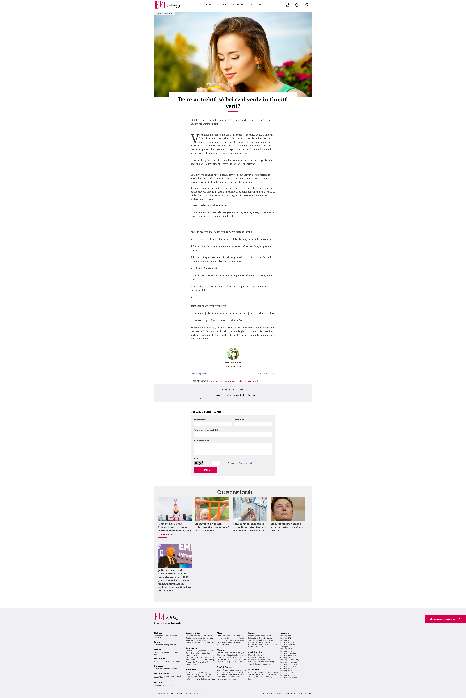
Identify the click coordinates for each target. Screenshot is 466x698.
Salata (250, 638)
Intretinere (226, 672)
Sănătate (221, 650)
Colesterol (242, 655)
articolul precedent (200, 373)
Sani (201, 674)
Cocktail (259, 640)
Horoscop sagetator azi (289, 664)
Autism (272, 664)
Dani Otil (189, 657)
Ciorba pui (267, 644)
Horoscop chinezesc (288, 644)
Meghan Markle (192, 650)
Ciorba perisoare (255, 644)
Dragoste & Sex (193, 633)
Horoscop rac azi (286, 651)
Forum (258, 5)
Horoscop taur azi (287, 657)
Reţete (251, 633)
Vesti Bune (259, 677)
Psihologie (240, 653)
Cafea (256, 638)
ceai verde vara (225, 381)
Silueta (232, 676)
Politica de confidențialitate (272, 693)
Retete (226, 5)
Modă (219, 633)
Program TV (190, 662)
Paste (258, 636)
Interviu (260, 672)
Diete (219, 670)
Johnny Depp (201, 653)
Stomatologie (232, 655)
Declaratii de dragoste (204, 642)
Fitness (225, 670)
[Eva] (161, 3)
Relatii (188, 638)
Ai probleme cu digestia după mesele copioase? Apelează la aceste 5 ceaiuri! (233, 398)
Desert (259, 642)
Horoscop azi (285, 640)
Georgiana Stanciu (233, 362)
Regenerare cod (245, 463)
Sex (212, 638)
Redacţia (301, 693)
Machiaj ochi (210, 677)
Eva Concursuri (161, 673)
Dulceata (267, 638)
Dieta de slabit (238, 674)
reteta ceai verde (252, 381)
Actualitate (253, 669)
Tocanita (251, 640)
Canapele (267, 657)
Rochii (191, 672)
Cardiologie (221, 659)
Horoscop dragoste (287, 642)
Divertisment (192, 648)
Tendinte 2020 (223, 644)
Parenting (252, 662)
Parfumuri (205, 672)
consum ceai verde (238, 381)
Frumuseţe (191, 669)
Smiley (196, 657)
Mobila (260, 657)
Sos (273, 636)
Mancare (251, 636)
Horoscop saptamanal (288, 677)
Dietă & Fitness (224, 667)
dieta (209, 381)
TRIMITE (205, 469)
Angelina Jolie (199, 655)
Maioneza (266, 642)
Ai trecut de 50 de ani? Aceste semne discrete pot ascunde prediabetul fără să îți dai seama (174, 529)
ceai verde (215, 381)
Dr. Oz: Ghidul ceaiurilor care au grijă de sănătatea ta (233, 395)
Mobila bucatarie (255, 655)
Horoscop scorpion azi (289, 662)
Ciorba (264, 636)
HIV (223, 662)
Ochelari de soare (232, 642)
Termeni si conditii (290, 693)
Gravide (251, 664)
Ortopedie (230, 662)
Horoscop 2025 (286, 638)
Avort (240, 659)
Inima (232, 653)
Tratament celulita (193, 679)
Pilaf (273, 642)
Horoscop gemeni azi (288, 653)
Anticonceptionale (224, 657)
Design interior (264, 659)
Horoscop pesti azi (287, 668)
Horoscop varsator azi (288, 666)
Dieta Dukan (233, 670)
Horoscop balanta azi (288, 673)
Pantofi (241, 638)
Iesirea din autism (259, 674)
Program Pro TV (202, 662)
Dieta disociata (223, 676)
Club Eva (158, 633)
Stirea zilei (268, 672)
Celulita (201, 677)
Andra (202, 657)
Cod (196, 458)
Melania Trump (208, 660)
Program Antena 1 (193, 664)
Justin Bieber (196, 660)
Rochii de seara (229, 636)
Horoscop (238, 5)
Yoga (219, 672)
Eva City (158, 682)
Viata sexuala (207, 636)
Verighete (221, 642)
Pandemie (252, 679)
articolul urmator (266, 373)
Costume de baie (231, 638)
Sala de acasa (231, 679)
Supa (261, 638)
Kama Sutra (190, 640)
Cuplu (193, 638)
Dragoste (189, 636)
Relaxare (242, 670)
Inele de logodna (237, 640)
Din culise (252, 672)
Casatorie (206, 638)
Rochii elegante (223, 640)
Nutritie (228, 674)
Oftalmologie (232, 659)
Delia (207, 657)
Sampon (189, 677)
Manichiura (208, 674)
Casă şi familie (255, 652)
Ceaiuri (227, 653)
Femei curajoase (262, 664)
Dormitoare (253, 659)
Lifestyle (214, 5)
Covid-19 (267, 677)
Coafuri (189, 674)
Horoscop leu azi (286, 670)
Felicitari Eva (160, 658)
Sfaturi (157, 649)
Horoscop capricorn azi (289, 660)
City (250, 5)
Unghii (197, 672)
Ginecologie (221, 655)
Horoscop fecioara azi (288, 655)
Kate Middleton (205, 650)
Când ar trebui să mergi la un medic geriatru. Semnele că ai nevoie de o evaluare (249, 527)
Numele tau (200, 419)
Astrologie (284, 646)
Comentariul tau (202, 440)
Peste (269, 636)
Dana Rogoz (210, 655)
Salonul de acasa (208, 679)
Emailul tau (239, 419)
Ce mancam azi (260, 647)
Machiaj (195, 674)
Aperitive (252, 642)
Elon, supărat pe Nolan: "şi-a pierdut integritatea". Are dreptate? (287, 527)
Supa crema (268, 640)
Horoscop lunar (286, 649)
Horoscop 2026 (286, 636)
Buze (195, 677)
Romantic (197, 636)
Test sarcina (237, 657)
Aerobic (234, 672)
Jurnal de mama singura (267, 662)
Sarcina (220, 653)
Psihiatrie (238, 662)
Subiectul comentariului (206, 430)
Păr (187, 672)
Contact (309, 693)
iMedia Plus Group (177, 693)
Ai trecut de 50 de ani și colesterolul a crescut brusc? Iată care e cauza (212, 527)
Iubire (199, 638)
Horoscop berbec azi (288, 675)
